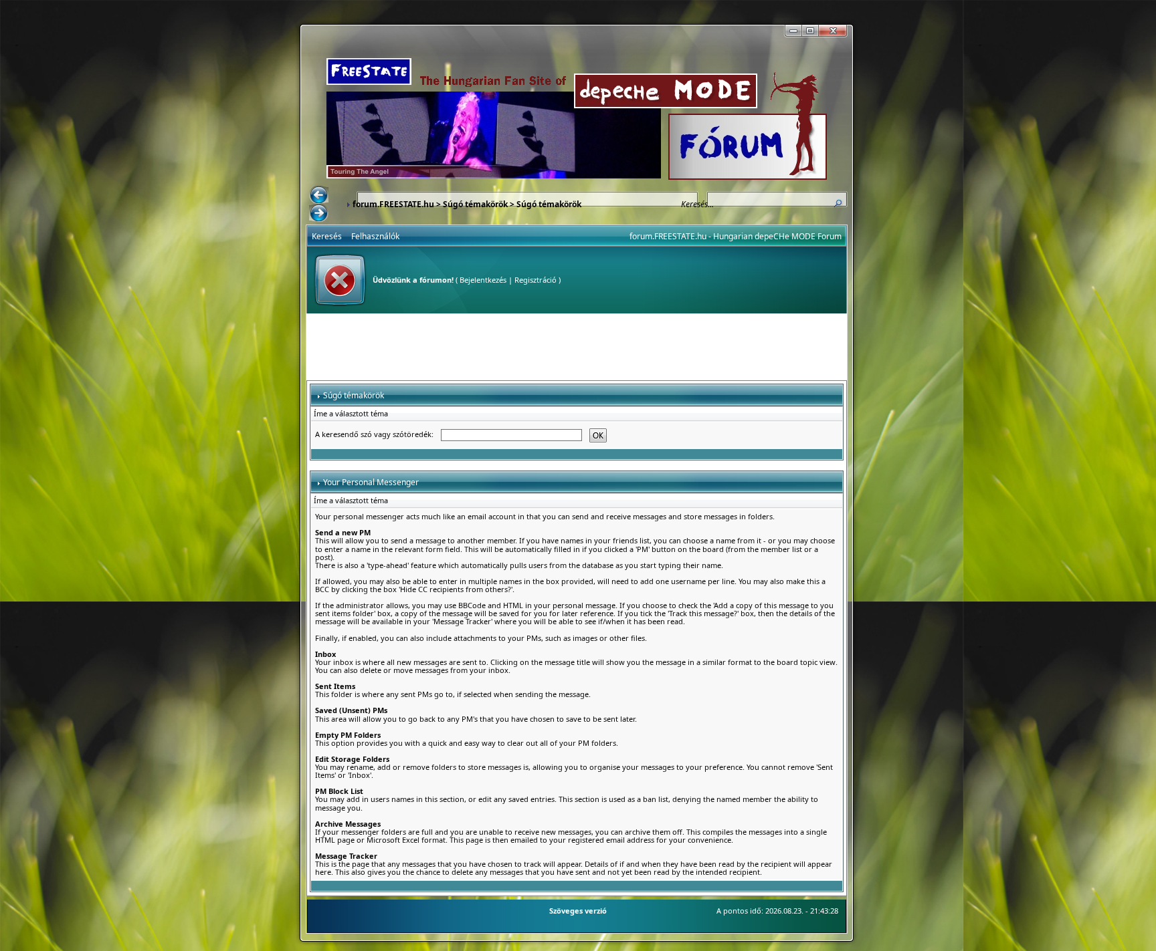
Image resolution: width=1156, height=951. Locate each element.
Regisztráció (535, 280)
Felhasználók (375, 236)
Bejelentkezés (483, 280)
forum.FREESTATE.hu (393, 204)
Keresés (327, 236)
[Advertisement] (576, 347)
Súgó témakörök (475, 204)
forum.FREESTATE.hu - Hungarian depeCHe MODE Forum (736, 236)
